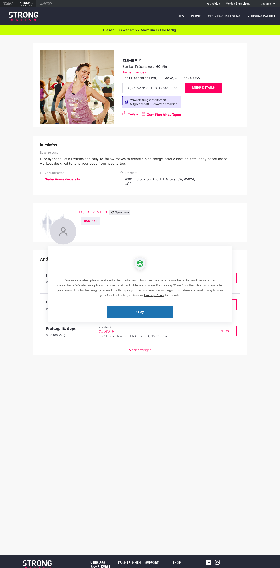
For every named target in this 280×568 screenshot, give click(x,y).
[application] (140, 284)
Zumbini (46, 3)
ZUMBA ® (106, 331)
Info (180, 16)
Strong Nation (26, 3)
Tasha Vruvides (134, 72)
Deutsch (266, 3)
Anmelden (213, 3)
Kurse (196, 16)
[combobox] (151, 88)
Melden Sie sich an (238, 3)
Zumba (8, 3)
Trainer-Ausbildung (224, 16)
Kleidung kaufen (261, 16)
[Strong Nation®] (23, 16)
